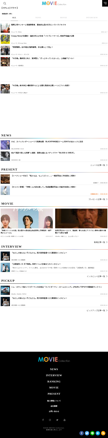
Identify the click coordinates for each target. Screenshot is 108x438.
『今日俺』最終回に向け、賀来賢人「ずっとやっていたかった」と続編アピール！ (43, 58)
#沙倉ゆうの (23, 271)
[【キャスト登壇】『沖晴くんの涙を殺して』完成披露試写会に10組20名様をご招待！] (5, 190)
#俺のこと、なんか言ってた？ (70, 236)
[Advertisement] (54, 74)
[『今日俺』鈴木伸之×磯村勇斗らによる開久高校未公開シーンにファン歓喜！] (5, 88)
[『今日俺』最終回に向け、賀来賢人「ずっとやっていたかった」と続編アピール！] (5, 61)
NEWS (54, 369)
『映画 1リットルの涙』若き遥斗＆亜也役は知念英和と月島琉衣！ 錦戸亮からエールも (26, 232)
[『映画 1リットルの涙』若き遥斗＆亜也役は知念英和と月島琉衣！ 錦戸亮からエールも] (27, 218)
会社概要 (54, 406)
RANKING (54, 381)
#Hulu (20, 32)
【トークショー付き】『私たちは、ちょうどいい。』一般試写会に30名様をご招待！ (43, 176)
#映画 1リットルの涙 (17, 236)
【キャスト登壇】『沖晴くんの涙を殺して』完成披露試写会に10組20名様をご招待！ (44, 187)
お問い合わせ (54, 411)
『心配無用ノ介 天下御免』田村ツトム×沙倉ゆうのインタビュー (36, 264)
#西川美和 (14, 305)
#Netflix (13, 294)
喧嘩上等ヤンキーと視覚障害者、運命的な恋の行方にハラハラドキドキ (38, 25)
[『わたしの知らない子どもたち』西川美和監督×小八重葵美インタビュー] (5, 301)
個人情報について (54, 401)
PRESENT (54, 393)
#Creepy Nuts (22, 43)
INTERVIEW (54, 375)
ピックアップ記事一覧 (96, 310)
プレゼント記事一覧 (97, 199)
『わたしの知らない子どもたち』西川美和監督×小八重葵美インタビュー (39, 298)
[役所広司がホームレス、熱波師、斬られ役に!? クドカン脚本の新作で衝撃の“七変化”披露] (81, 218)
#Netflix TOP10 (21, 294)
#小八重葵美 (21, 305)
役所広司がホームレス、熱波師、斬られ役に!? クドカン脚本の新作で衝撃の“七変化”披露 (80, 232)
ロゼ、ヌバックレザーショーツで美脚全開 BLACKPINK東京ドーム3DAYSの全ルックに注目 (47, 142)
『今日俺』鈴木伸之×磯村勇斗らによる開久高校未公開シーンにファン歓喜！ (40, 85)
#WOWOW (14, 160)
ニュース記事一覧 (97, 165)
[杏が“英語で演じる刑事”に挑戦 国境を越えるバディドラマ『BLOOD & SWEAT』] (5, 156)
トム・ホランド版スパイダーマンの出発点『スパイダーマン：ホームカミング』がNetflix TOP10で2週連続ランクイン (56, 287)
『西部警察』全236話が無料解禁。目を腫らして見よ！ (32, 47)
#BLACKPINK (15, 149)
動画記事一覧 (99, 242)
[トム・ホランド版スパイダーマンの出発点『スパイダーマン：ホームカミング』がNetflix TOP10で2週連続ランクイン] (5, 290)
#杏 (19, 160)
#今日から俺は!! (22, 92)
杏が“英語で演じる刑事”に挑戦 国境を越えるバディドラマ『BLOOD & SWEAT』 (43, 153)
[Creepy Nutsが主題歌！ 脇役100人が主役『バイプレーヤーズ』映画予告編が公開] (5, 39)
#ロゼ (22, 149)
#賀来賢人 (21, 65)
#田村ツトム (15, 271)
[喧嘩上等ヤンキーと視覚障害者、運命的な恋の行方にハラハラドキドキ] (5, 28)
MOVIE (54, 387)
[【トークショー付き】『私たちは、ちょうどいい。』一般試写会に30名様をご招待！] (5, 179)
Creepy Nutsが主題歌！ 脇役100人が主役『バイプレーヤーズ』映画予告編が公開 (42, 36)
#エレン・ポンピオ (23, 54)
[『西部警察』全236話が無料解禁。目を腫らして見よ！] (5, 50)
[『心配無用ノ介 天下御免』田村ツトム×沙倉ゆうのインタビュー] (5, 267)
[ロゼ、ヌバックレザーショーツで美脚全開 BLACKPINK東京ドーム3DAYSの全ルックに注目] (5, 145)
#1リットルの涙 (5, 236)
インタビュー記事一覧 (96, 276)
